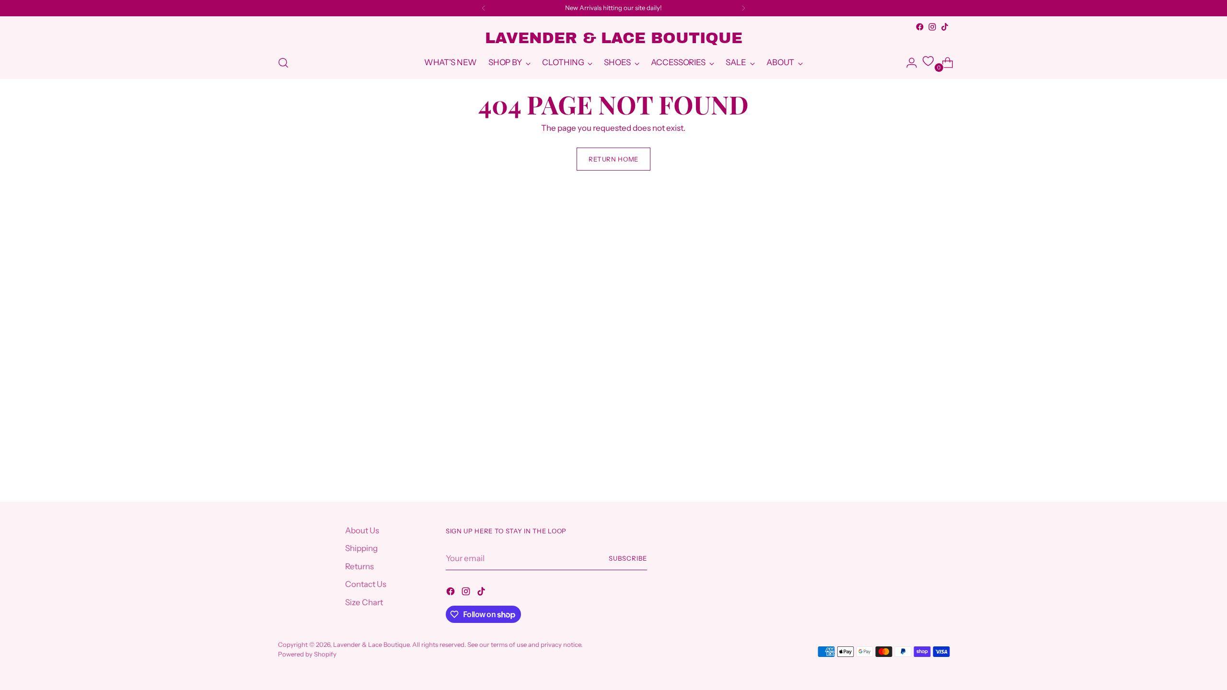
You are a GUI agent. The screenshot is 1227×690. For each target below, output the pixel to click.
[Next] (743, 8)
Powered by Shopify (307, 654)
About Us (362, 530)
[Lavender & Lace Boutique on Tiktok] (944, 27)
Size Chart (364, 602)
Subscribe (628, 558)
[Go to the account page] (907, 62)
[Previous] (483, 8)
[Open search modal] (283, 62)
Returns (359, 566)
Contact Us (365, 584)
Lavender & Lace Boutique (371, 644)
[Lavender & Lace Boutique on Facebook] (919, 27)
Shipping (361, 548)
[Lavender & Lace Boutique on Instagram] (932, 27)
